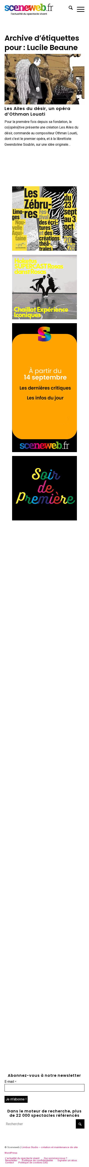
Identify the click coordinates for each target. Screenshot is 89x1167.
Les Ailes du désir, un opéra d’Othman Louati (37, 111)
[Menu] (78, 8)
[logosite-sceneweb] (37, 8)
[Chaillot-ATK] (44, 318)
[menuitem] (68, 8)
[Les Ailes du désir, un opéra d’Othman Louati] (45, 79)
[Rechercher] (68, 8)
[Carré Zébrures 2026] (44, 250)
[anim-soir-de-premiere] (44, 519)
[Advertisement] (44, 569)
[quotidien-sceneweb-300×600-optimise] (44, 451)
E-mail (10, 1082)
